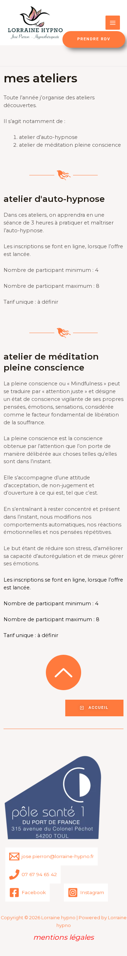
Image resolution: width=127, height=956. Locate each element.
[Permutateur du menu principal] (112, 23)
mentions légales (63, 937)
